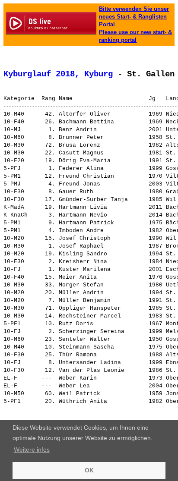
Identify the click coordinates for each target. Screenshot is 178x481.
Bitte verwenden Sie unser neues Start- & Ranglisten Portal (134, 17)
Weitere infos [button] (32, 449)
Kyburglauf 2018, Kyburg (58, 74)
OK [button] (89, 470)
